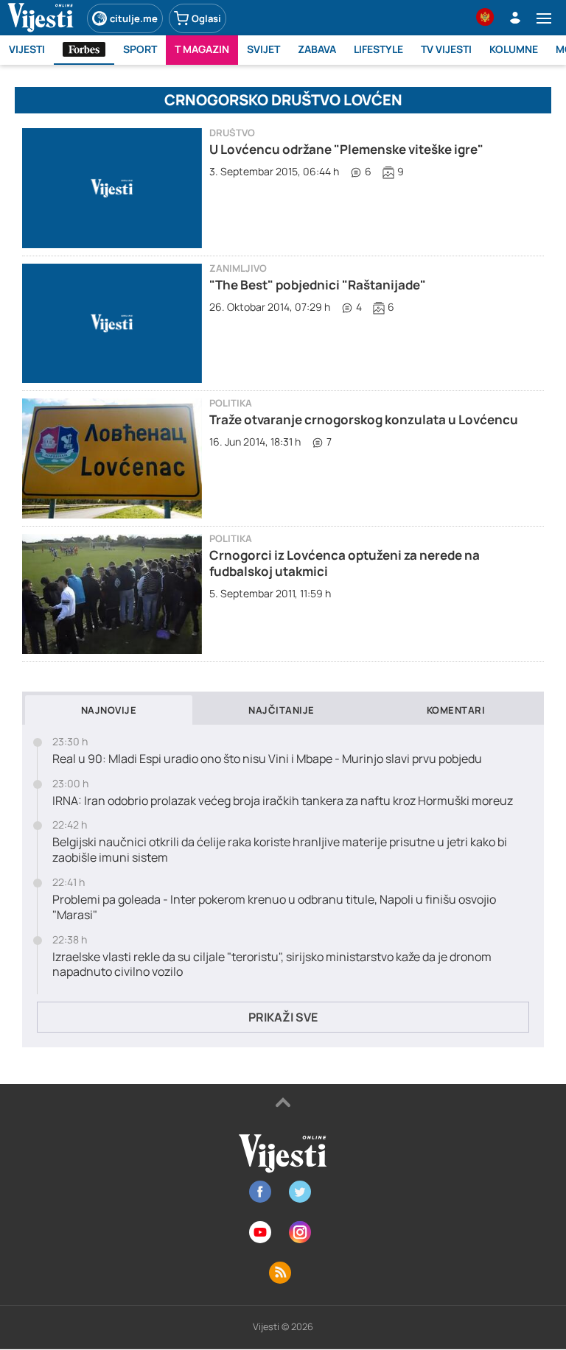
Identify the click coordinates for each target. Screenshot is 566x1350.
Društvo (232, 133)
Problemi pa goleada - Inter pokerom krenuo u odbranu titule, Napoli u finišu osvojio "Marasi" (274, 907)
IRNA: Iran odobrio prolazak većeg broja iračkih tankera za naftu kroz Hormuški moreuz (282, 801)
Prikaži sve (283, 1017)
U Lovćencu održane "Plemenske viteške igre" (346, 149)
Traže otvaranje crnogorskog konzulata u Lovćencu (363, 419)
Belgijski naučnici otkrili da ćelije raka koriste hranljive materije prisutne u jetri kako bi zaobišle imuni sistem (279, 849)
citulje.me (134, 18)
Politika (230, 403)
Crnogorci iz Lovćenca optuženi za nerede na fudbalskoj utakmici (344, 563)
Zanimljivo (238, 268)
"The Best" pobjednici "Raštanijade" (317, 284)
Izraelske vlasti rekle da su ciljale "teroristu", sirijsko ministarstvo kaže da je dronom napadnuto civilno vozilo (272, 964)
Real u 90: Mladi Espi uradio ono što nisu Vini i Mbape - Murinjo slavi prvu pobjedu (267, 759)
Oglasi (206, 18)
